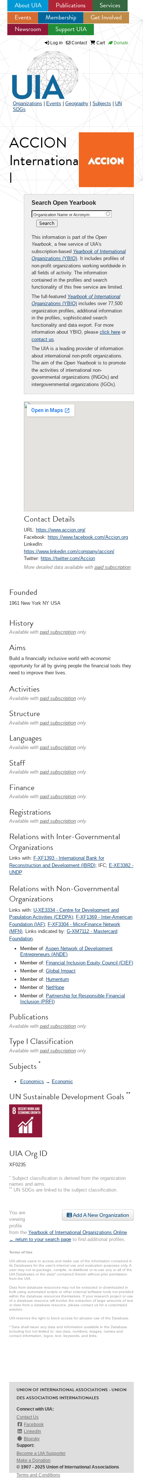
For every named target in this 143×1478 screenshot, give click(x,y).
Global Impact (61, 971)
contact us (43, 339)
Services (110, 5)
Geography (76, 103)
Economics (32, 1081)
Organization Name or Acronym (61, 214)
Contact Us (27, 1417)
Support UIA (71, 29)
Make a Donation (33, 1460)
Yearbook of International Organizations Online (77, 1232)
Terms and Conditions (38, 1475)
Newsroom (28, 29)
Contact (78, 42)
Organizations (27, 103)
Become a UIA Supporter (41, 1453)
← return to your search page (40, 1239)
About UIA (28, 5)
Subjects (101, 103)
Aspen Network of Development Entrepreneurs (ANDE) (66, 951)
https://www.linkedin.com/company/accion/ (69, 551)
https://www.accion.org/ (60, 530)
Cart (100, 42)
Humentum (57, 979)
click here (110, 332)
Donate (120, 42)
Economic (62, 1081)
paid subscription (113, 567)
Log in (56, 42)
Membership (60, 17)
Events (23, 17)
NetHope (55, 987)
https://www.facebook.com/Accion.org (88, 537)
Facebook (34, 1424)
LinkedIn (32, 1431)
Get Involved (106, 17)
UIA (36, 71)
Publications (70, 5)
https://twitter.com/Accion (68, 558)
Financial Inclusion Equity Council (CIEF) (89, 963)
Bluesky (32, 1438)
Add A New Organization (100, 1215)
